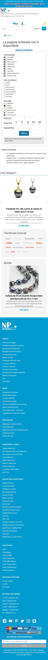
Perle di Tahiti (7, 555)
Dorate (10, 108)
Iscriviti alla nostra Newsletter (19, 637)
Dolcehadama (10, 92)
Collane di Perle (7, 483)
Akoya (7, 83)
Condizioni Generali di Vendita (13, 345)
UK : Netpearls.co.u (9, 613)
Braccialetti (12, 62)
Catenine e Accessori (9, 531)
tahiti (18, 252)
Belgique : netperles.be (10, 610)
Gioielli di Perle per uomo (11, 510)
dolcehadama (28, 243)
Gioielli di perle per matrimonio (13, 525)
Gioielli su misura (8, 433)
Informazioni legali (9, 343)
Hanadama (9, 94)
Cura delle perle (7, 427)
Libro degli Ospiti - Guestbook (12, 410)
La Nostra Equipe (8, 366)
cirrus (40, 239)
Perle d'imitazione (8, 466)
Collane (11, 57)
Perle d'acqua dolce (9, 564)
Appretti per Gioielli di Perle (11, 528)
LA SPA (5, 584)
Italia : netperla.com (9, 601)
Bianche (11, 103)
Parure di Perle (7, 495)
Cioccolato (12, 115)
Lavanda (11, 112)
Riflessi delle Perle (8, 460)
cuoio (17, 243)
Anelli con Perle (7, 501)
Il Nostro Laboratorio (9, 369)
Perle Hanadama (8, 570)
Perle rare (5, 519)
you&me (25, 252)
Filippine (8, 96)
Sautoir (10, 71)
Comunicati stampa (9, 401)
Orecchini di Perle (8, 486)
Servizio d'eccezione (9, 375)
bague (8, 239)
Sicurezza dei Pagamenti (11, 348)
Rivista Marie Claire (9, 395)
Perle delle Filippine (9, 561)
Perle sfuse (12, 76)
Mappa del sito (7, 357)
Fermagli (5, 534)
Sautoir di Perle (7, 498)
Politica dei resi (7, 436)
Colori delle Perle (8, 457)
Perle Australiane (8, 558)
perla (7, 252)
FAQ (3, 378)
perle (13, 252)
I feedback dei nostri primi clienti (13, 413)
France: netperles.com (10, 598)
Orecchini (11, 66)
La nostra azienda (8, 363)
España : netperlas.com (10, 604)
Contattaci (6, 381)
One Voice (6, 587)
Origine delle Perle (8, 448)
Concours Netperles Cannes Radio (14, 404)
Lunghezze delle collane (10, 469)
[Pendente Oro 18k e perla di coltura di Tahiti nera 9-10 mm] (24, 192)
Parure (10, 59)
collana (9, 243)
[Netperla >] (4, 35)
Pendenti (11, 64)
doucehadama (18, 247)
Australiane (10, 89)
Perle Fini (5, 472)
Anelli (10, 69)
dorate (8, 247)
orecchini (39, 247)
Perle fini (5, 516)
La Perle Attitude (8, 398)
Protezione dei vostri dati (11, 360)
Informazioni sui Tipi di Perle (12, 454)
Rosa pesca (12, 110)
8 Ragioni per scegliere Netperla (13, 372)
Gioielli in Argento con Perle (12, 522)
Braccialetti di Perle (9, 492)
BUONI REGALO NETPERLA (12, 537)
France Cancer (7, 581)
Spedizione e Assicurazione (12, 424)
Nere (9, 106)
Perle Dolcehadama (9, 567)
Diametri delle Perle (9, 463)
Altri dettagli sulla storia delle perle (14, 451)
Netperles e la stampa (10, 392)
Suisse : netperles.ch (9, 607)
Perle (4, 549)
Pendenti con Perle (9, 489)
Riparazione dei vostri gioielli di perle (15, 430)
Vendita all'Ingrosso (9, 354)
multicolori (29, 247)
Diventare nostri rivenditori (11, 351)
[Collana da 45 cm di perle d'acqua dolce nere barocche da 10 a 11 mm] (24, 280)
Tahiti (7, 85)
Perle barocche (13, 73)
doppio (39, 243)
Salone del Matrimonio (10, 407)
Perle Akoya (6, 552)
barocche (17, 239)
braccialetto (29, 239)
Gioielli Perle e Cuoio (9, 513)
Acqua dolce (10, 87)
